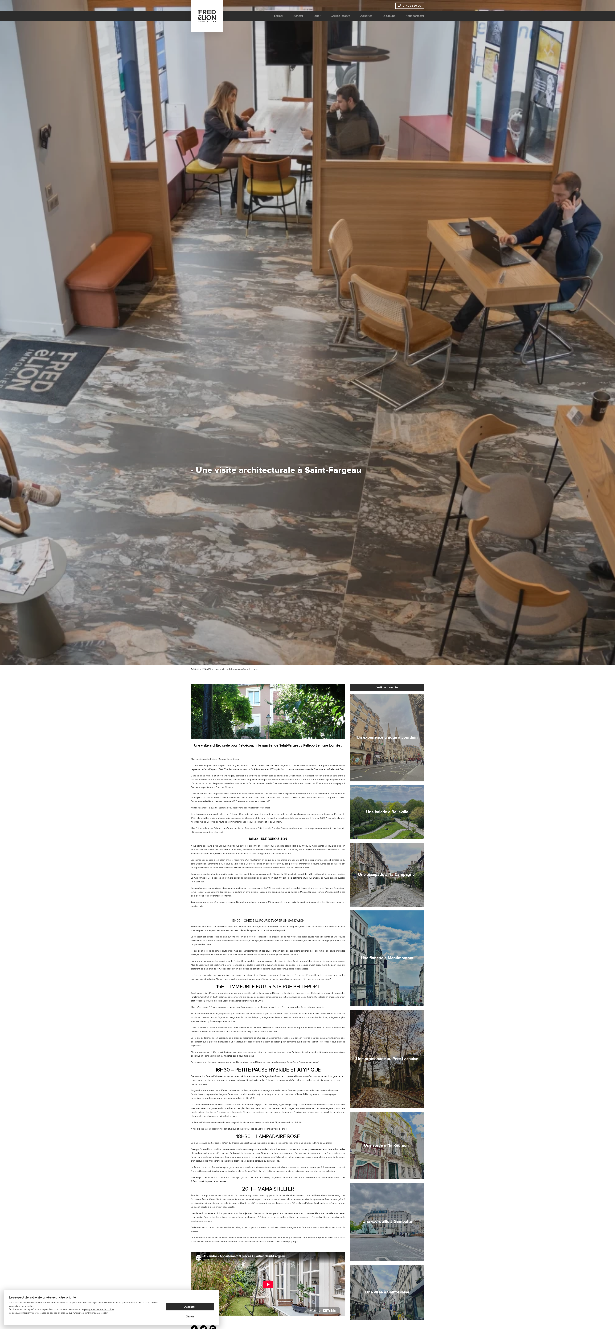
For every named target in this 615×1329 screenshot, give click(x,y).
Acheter (298, 16)
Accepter (189, 1307)
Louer (316, 16)
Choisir (190, 1316)
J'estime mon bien (387, 687)
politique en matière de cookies (99, 1309)
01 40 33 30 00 (411, 5)
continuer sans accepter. (96, 1313)
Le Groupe (388, 16)
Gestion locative (340, 16)
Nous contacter (415, 16)
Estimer (278, 16)
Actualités (366, 16)
